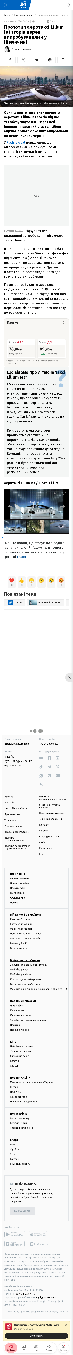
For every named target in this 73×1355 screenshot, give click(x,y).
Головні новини (19, 878)
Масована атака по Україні (25, 938)
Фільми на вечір (19, 1056)
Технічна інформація (50, 819)
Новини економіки (23, 1001)
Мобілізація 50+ (19, 969)
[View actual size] (55, 493)
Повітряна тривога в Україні (26, 933)
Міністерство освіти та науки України (32, 1082)
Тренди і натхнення (21, 1128)
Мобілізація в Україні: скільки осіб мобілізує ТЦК (38, 989)
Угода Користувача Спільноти (49, 806)
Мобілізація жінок (20, 974)
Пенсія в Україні (19, 1029)
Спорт (14, 1140)
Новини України (19, 883)
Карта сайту (45, 848)
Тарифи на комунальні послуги (28, 1020)
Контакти (44, 825)
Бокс (12, 1144)
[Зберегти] (63, 60)
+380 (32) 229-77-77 (25, 1294)
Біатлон (14, 1158)
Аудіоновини (17, 897)
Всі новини (17, 874)
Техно (7, 15)
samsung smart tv (39, 1244)
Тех (19, 557)
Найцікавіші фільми (21, 1046)
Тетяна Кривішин (22, 49)
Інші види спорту (20, 1163)
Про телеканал (12, 814)
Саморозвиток (18, 1096)
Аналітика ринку (19, 1118)
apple (39, 1234)
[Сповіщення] (68, 5)
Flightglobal (16, 142)
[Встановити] (36, 1331)
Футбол (14, 1149)
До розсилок (22, 1211)
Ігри (41, 854)
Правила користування (17, 832)
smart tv (14, 1244)
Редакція (9, 803)
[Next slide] (62, 506)
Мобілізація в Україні (25, 960)
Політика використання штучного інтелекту (17, 847)
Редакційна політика (15, 808)
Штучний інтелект (24, 15)
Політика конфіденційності (14, 839)
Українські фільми (20, 1051)
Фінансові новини (20, 1015)
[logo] (23, 5)
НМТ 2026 (15, 1092)
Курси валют (17, 1010)
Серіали (14, 1065)
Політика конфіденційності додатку (53, 798)
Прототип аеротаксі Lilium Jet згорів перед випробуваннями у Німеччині (53, 15)
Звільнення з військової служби (28, 964)
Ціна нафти (16, 1005)
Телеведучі (10, 820)
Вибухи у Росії (18, 943)
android (14, 1234)
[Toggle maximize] (64, 493)
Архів (42, 842)
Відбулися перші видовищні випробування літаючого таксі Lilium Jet (33, 235)
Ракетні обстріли (20, 919)
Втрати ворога (18, 948)
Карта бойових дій (21, 924)
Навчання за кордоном (23, 1101)
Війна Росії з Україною (25, 914)
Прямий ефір (18, 888)
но (24, 557)
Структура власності (50, 837)
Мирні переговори (21, 928)
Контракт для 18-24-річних (25, 979)
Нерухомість (18, 1113)
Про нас (8, 797)
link (41, 758)
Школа (14, 1087)
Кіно (13, 1041)
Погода (14, 902)
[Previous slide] (10, 506)
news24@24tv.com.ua (16, 743)
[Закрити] (66, 1325)
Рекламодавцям (13, 826)
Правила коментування (52, 813)
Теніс (13, 1154)
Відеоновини (17, 892)
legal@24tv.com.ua (46, 1297)
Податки (15, 1024)
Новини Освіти (20, 1077)
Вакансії (43, 831)
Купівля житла (18, 1123)
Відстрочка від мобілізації (25, 984)
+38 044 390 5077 (48, 743)
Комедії (14, 1060)
